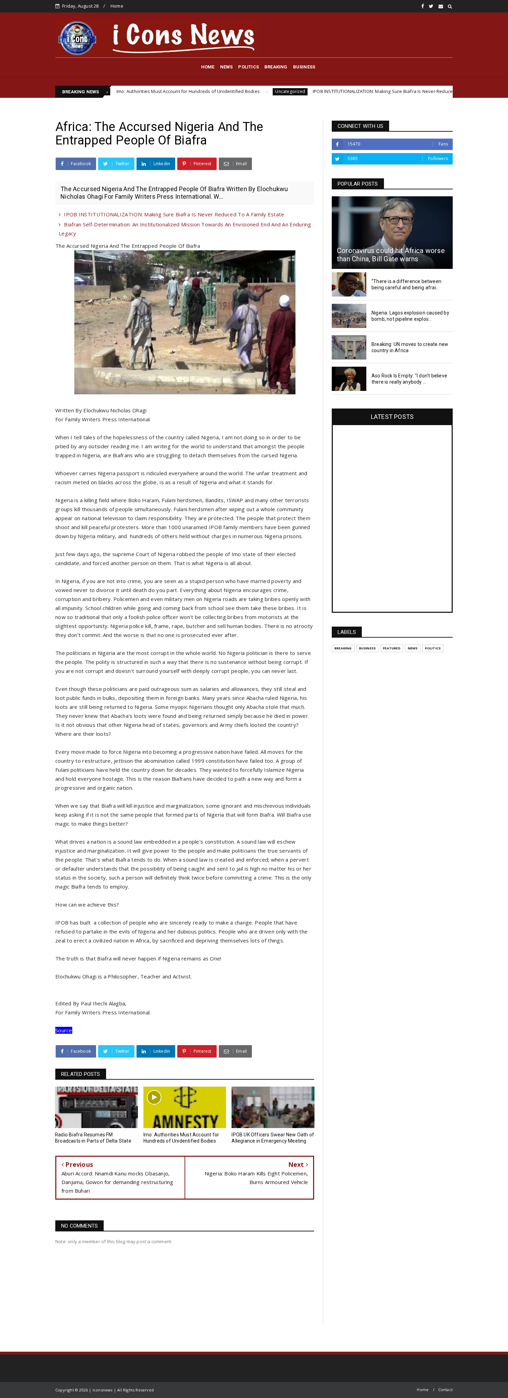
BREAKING (276, 66)
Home (117, 6)
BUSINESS (304, 66)
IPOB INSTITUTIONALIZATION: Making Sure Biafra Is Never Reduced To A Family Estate (351, 91)
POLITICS (248, 66)
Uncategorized (238, 91)
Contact (445, 1389)
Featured (392, 648)
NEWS (226, 66)
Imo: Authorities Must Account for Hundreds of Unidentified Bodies (135, 91)
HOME (208, 66)
